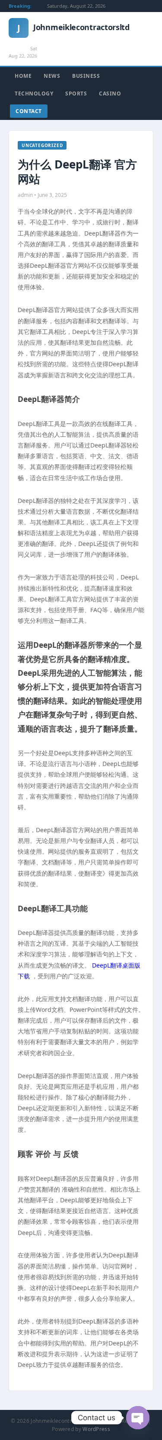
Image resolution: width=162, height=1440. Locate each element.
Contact (29, 111)
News (52, 76)
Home (23, 76)
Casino (110, 93)
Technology (34, 93)
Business (86, 76)
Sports (76, 93)
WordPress (96, 1429)
